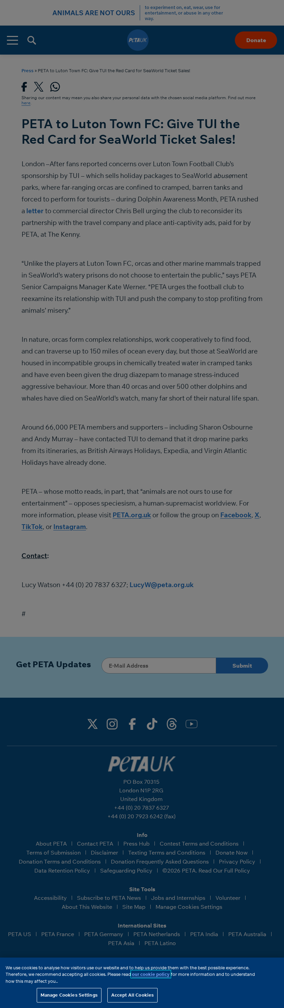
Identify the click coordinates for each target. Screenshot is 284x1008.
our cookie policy (151, 974)
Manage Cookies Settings (69, 995)
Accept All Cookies (132, 995)
